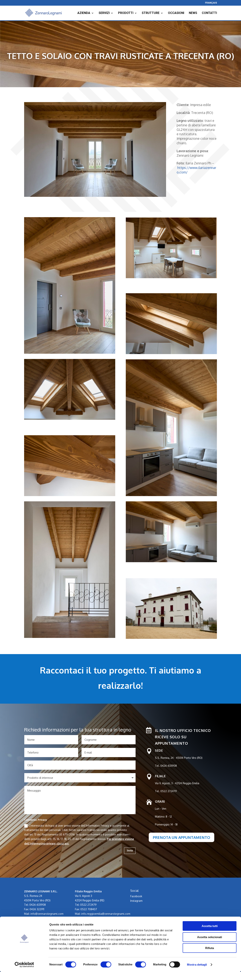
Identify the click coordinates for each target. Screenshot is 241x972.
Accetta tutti (210, 926)
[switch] (106, 964)
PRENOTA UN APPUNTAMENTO (181, 837)
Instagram (136, 900)
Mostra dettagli (197, 964)
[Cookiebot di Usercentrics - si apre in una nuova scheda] (24, 964)
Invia (130, 850)
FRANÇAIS (211, 3)
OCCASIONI (176, 13)
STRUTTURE (150, 13)
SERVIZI (104, 13)
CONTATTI (209, 13)
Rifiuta (209, 948)
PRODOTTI (125, 13)
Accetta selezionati (209, 937)
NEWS (193, 13)
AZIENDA (83, 13)
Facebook (136, 896)
